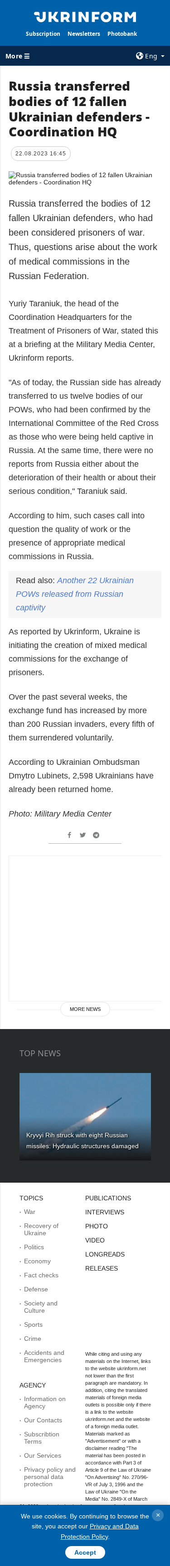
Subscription (43, 34)
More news (85, 1009)
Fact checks (41, 1275)
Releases (101, 1268)
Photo (96, 1226)
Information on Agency (45, 1402)
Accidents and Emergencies (44, 1356)
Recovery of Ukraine (41, 1229)
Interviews (104, 1212)
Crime (32, 1338)
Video (95, 1240)
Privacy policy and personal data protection (50, 1477)
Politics (34, 1247)
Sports (33, 1324)
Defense (36, 1289)
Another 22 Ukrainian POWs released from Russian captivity (75, 594)
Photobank (122, 34)
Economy (37, 1261)
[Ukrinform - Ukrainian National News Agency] (85, 16)
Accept (85, 1552)
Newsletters (84, 34)
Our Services (42, 1455)
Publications (108, 1198)
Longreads (105, 1254)
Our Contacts (43, 1420)
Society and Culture (41, 1307)
